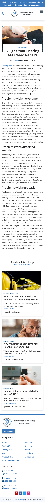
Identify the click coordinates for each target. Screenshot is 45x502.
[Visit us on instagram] (28, 493)
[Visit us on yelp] (16, 493)
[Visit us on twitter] (24, 493)
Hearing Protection (11, 294)
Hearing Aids (22, 48)
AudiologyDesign (19, 499)
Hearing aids (7, 66)
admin (16, 60)
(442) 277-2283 (10, 488)
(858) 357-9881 (10, 481)
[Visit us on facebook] (20, 493)
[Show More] (42, 5)
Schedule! (8, 431)
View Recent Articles (21, 265)
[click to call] (3, 13)
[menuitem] (11, 442)
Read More (8, 309)
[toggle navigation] (41, 11)
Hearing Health (9, 341)
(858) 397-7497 (10, 474)
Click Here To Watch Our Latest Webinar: (21, 5)
